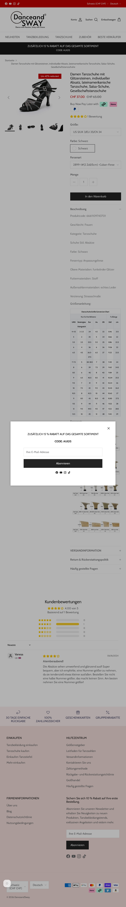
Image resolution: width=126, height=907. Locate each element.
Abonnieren (63, 463)
